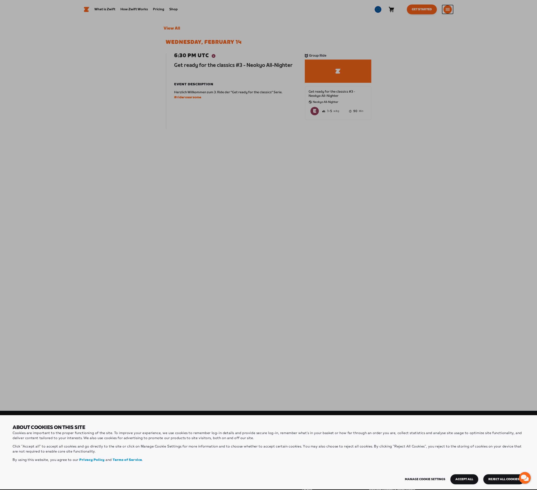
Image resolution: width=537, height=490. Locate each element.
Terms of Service (127, 460)
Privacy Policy (91, 460)
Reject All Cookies (503, 479)
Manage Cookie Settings (425, 479)
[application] (525, 478)
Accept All (464, 479)
